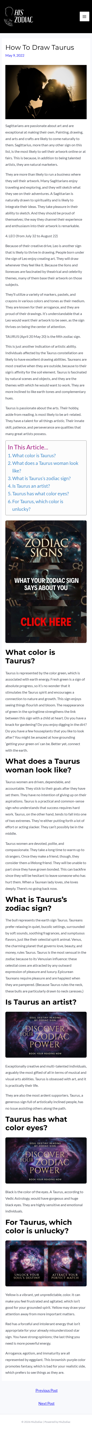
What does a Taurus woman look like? (45, 467)
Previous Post (47, 1390)
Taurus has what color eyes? (40, 493)
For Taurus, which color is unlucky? (37, 505)
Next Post (46, 1403)
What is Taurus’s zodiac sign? (41, 478)
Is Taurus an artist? (31, 486)
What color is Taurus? (34, 455)
